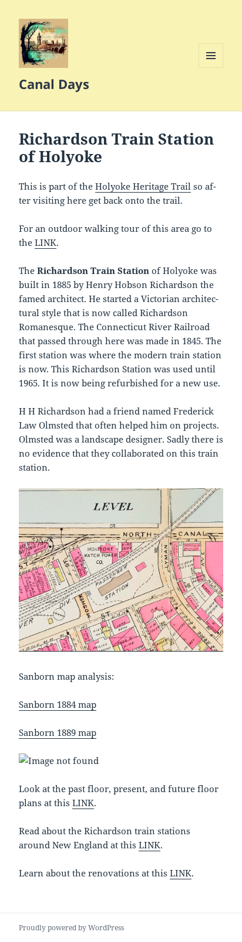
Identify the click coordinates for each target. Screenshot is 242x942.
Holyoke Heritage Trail (143, 186)
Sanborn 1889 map (57, 732)
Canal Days (54, 84)
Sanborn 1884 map (57, 704)
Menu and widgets (211, 67)
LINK (45, 242)
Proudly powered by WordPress (71, 928)
